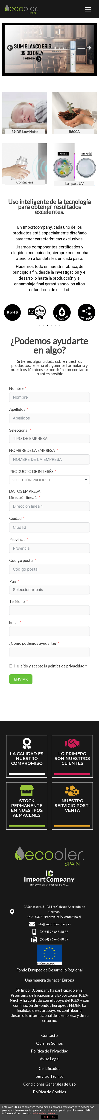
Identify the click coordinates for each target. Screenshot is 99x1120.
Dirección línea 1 (23, 497)
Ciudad (15, 518)
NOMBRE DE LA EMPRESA (32, 450)
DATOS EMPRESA (25, 491)
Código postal (21, 560)
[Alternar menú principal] (88, 9)
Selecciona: (18, 430)
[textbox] (32, 480)
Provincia (17, 539)
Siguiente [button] (88, 48)
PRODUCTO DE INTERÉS (31, 471)
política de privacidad (66, 666)
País (13, 581)
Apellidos (17, 409)
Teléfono (17, 601)
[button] (39, 325)
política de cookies (43, 1113)
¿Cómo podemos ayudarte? (32, 643)
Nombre (16, 388)
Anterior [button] (10, 48)
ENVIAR (21, 679)
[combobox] (49, 479)
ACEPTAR (49, 1117)
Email (13, 622)
